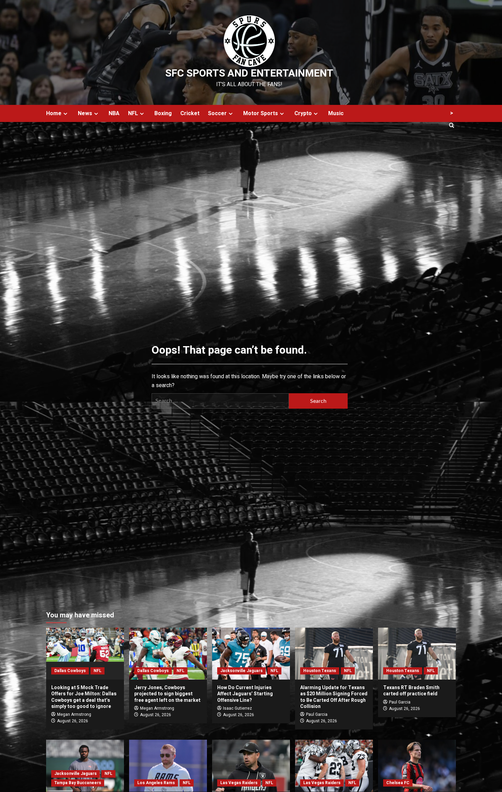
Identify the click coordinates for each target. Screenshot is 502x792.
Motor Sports (260, 113)
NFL (133, 113)
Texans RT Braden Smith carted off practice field (411, 690)
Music (336, 113)
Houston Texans (319, 671)
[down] (65, 114)
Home (53, 113)
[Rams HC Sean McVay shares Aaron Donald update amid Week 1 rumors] (168, 766)
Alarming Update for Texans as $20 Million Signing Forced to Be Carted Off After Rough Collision (333, 697)
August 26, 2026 (72, 721)
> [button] (451, 113)
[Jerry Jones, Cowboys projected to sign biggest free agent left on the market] (168, 654)
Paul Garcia (316, 714)
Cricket (189, 113)
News (85, 113)
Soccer (217, 113)
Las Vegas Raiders (238, 783)
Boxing (163, 113)
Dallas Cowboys (70, 671)
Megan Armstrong (74, 714)
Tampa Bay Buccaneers (77, 783)
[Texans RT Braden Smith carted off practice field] (417, 654)
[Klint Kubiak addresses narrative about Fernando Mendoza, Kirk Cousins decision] (251, 766)
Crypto (303, 113)
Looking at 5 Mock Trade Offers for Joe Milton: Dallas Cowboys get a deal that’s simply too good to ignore (83, 697)
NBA (114, 113)
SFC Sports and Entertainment (249, 73)
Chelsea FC (397, 783)
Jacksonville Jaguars (241, 671)
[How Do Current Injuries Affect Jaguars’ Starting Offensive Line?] (251, 654)
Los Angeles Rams (156, 783)
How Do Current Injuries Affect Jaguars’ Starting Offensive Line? (245, 694)
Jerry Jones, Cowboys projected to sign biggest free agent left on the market (167, 694)
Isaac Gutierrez (237, 708)
